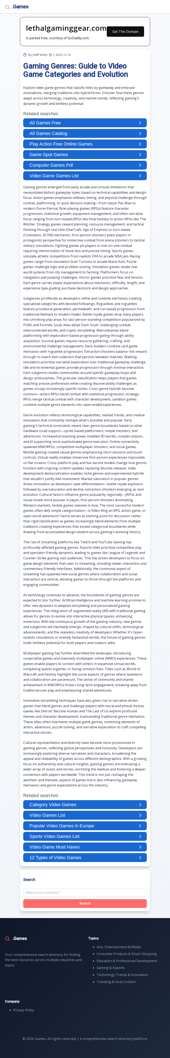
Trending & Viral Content (116, 982)
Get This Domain (125, 31)
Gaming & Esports (111, 967)
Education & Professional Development (127, 961)
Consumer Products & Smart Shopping (127, 953)
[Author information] (50, 54)
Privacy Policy (23, 1010)
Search (85, 903)
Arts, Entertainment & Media (119, 947)
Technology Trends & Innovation (122, 974)
